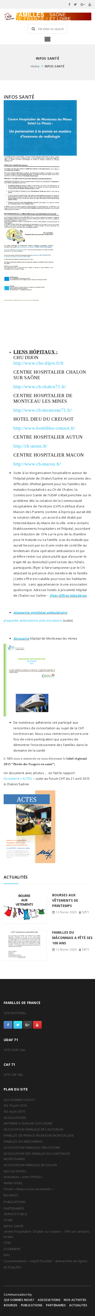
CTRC (7, 1243)
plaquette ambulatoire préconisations (33, 620)
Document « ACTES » (19, 778)
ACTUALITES (13, 1267)
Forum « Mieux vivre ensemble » (28, 1189)
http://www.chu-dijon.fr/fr (38, 363)
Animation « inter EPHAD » (23, 1177)
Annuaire (21, 638)
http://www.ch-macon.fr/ (37, 463)
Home (35, 66)
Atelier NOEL (13, 1183)
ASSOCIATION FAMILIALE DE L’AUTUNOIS (34, 1129)
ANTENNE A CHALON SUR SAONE (28, 1123)
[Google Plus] (83, 4)
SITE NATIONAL (15, 1013)
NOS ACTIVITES (15, 1171)
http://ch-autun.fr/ (30, 446)
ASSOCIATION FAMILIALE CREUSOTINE (32, 1147)
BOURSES (11, 1195)
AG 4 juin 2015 (14, 1111)
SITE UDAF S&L (15, 1050)
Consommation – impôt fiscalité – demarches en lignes (46, 1261)
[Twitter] (75, 4)
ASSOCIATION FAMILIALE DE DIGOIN (30, 1165)
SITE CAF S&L (13, 1074)
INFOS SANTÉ (13, 1226)
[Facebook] (69, 4)
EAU (7, 1255)
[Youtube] (89, 4)
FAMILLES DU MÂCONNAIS (23, 1141)
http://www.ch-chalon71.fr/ (39, 386)
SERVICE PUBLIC (16, 1214)
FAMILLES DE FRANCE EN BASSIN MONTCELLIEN (39, 1135)
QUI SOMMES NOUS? (19, 1100)
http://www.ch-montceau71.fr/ (42, 410)
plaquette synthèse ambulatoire (40, 612)
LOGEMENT (12, 1249)
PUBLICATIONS (15, 1202)
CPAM (8, 1220)
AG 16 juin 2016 (15, 1105)
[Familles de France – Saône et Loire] (47, 16)
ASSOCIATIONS (15, 1117)
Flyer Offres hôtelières (68, 595)
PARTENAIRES (14, 1208)
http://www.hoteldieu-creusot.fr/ (44, 428)
